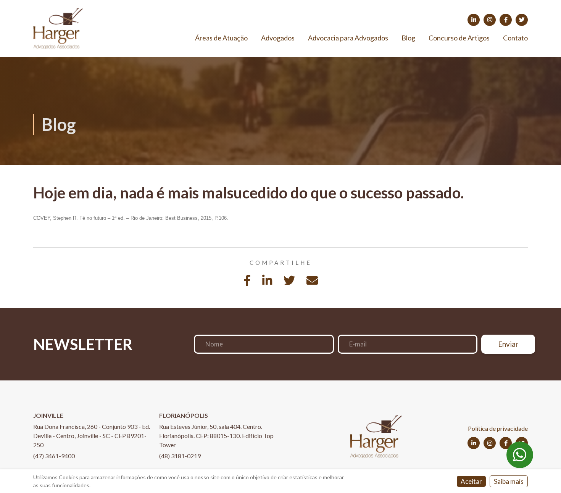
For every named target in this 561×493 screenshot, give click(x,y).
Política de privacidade (498, 428)
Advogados (278, 38)
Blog (408, 38)
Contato (515, 38)
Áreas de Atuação (221, 38)
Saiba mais (509, 481)
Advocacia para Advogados (348, 38)
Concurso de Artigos (459, 38)
